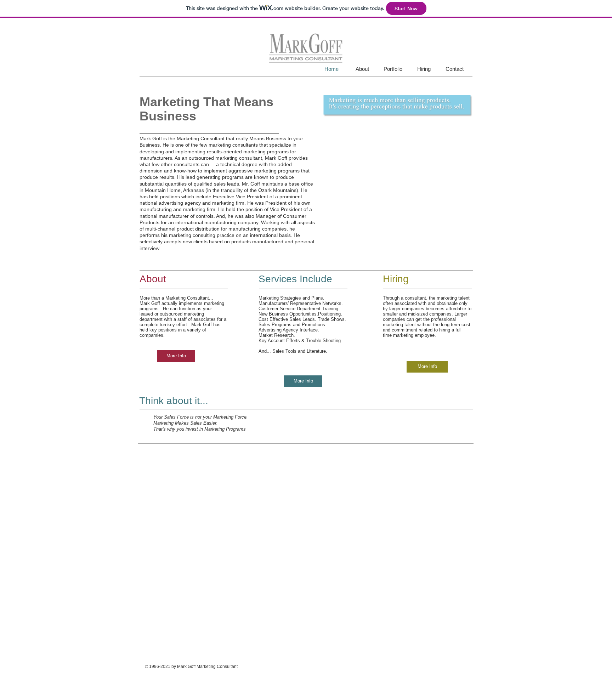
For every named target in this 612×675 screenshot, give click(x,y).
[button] (398, 106)
